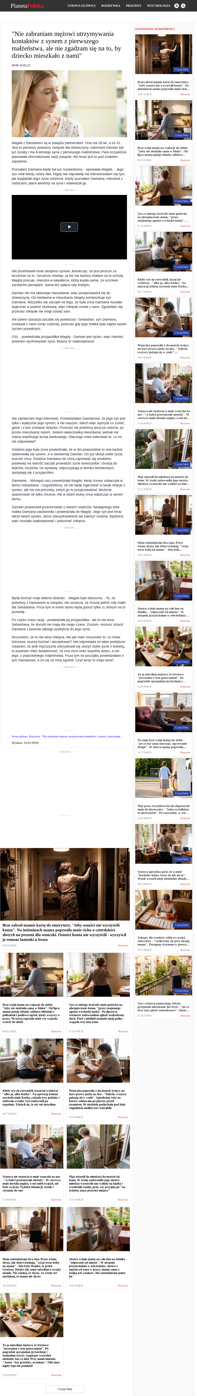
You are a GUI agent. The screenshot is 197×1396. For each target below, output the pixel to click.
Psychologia (158, 5)
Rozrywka (110, 5)
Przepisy (134, 5)
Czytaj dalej (65, 1389)
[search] (183, 5)
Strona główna (82, 5)
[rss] (176, 5)
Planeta (27, 6)
